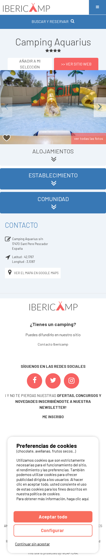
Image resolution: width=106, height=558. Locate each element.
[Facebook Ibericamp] (34, 381)
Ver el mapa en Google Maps (36, 273)
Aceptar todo (53, 516)
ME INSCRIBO (53, 417)
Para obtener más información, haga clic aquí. (53, 498)
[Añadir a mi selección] (6, 138)
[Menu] (97, 7)
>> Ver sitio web (76, 64)
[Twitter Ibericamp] (53, 381)
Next (100, 107)
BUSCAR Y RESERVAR (50, 21)
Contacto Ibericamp (53, 344)
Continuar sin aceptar (32, 544)
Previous (6, 107)
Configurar (53, 530)
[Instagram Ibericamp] (71, 381)
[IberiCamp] (44, 7)
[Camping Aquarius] (53, 107)
